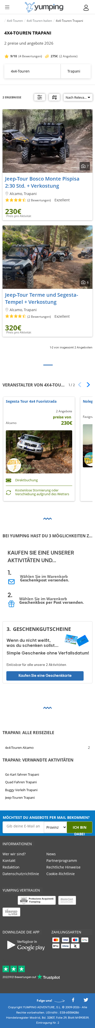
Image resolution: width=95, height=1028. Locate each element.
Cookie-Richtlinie (60, 873)
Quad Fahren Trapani (21, 782)
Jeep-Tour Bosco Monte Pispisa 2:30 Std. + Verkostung (42, 182)
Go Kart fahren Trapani (22, 774)
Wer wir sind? (14, 854)
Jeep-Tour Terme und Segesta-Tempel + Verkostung (41, 298)
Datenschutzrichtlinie (21, 873)
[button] (86, 384)
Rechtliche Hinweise (63, 867)
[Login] (86, 8)
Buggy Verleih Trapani (21, 790)
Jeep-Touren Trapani (20, 797)
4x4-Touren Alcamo (19, 747)
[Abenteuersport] (44, 7)
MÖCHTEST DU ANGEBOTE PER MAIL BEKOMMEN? (46, 817)
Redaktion (11, 867)
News (51, 854)
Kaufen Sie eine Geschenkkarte (45, 676)
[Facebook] (73, 1001)
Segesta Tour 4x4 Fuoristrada (31, 401)
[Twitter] (86, 1001)
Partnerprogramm (61, 860)
